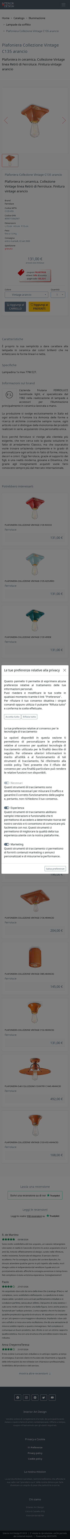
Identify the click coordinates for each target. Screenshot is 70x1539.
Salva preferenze (55, 868)
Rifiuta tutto (29, 716)
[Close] (64, 670)
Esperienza (17, 808)
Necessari (17, 783)
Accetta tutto (12, 716)
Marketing (17, 844)
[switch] (6, 808)
